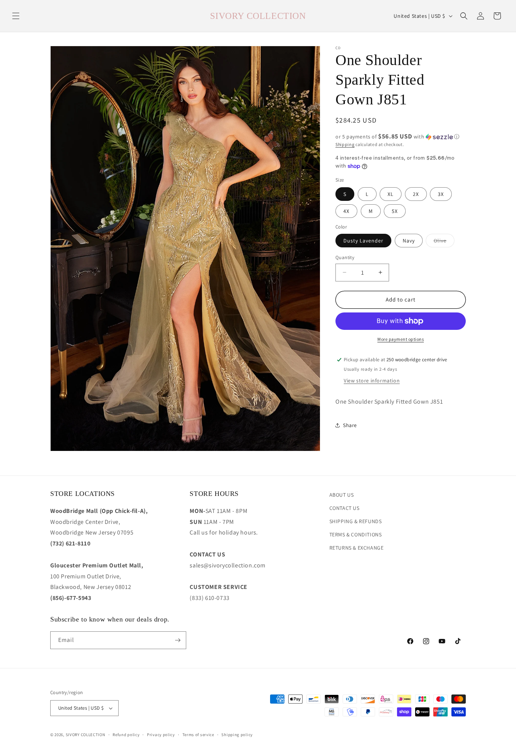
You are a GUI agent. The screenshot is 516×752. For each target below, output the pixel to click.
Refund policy (126, 734)
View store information (372, 380)
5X (395, 211)
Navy (409, 240)
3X (441, 194)
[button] (16, 16)
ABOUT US (341, 494)
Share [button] (350, 425)
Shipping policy (237, 734)
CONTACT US (344, 508)
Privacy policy (161, 734)
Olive (444, 242)
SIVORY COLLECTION (85, 734)
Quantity (344, 257)
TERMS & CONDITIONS (355, 534)
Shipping (345, 144)
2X (416, 194)
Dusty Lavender (363, 240)
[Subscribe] (177, 640)
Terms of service (198, 734)
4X (346, 211)
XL (391, 194)
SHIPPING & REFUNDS (355, 521)
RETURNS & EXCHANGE (356, 547)
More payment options (400, 339)
